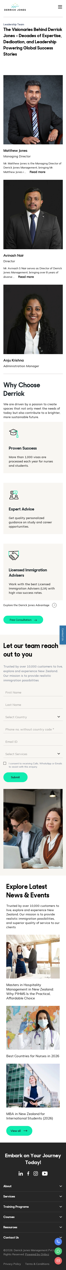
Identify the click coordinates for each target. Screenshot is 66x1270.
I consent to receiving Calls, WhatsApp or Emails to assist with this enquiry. (35, 765)
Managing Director (17, 156)
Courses (9, 1217)
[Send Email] (58, 1261)
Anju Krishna (13, 360)
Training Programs (16, 1207)
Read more (37, 172)
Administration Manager (21, 366)
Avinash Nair (13, 255)
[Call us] (58, 1241)
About (7, 1186)
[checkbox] (4, 763)
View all (16, 1130)
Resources (10, 1227)
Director (9, 261)
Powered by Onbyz (37, 1254)
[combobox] (33, 717)
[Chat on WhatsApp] (58, 1251)
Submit (15, 777)
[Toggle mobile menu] (60, 7)
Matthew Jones (15, 150)
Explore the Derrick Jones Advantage (26, 605)
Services (9, 1196)
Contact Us (11, 1237)
